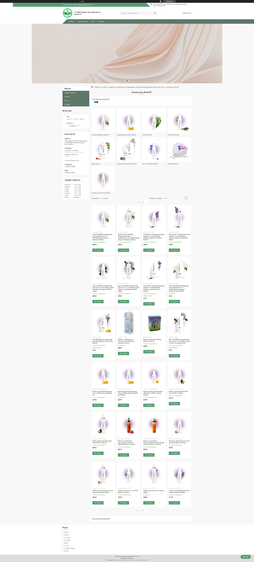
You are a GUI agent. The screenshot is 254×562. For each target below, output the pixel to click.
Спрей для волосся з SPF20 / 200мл (153, 491)
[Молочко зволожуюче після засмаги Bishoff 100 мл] (179, 424)
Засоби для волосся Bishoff (100, 193)
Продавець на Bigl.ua (127, 558)
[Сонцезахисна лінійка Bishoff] (129, 120)
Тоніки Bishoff (147, 135)
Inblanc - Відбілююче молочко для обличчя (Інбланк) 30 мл (126, 341)
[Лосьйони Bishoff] (179, 120)
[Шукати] (155, 13)
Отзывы (67, 104)
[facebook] (95, 102)
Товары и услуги (82, 21)
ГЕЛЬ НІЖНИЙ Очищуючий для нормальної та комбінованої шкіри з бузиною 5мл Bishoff (178, 288)
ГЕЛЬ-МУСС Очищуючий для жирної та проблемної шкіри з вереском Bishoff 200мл (179, 237)
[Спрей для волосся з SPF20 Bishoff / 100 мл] (128, 473)
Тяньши (66, 535)
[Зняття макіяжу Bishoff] (154, 149)
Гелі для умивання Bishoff (100, 135)
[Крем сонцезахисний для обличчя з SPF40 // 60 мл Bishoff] (154, 374)
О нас (93, 21)
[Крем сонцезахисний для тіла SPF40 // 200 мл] (103, 424)
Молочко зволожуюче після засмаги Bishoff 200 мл (102, 491)
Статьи (66, 97)
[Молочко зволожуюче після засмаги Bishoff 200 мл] (103, 473)
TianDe (66, 532)
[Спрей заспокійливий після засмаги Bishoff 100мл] (179, 473)
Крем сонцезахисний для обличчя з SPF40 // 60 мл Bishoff (152, 393)
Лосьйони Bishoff (173, 135)
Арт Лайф (67, 540)
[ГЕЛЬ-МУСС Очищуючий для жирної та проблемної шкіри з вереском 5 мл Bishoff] (154, 269)
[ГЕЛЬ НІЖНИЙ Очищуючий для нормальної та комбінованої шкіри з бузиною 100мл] (103, 217)
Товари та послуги (100, 87)
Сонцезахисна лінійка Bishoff (126, 135)
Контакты (101, 21)
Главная (71, 21)
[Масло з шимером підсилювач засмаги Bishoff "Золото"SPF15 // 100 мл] (154, 424)
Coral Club (67, 537)
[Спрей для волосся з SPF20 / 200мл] (154, 473)
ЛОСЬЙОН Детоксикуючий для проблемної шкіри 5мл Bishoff (102, 341)
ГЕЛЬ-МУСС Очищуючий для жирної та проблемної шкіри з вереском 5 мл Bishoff (153, 288)
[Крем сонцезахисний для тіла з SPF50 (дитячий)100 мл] (103, 374)
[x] (97, 102)
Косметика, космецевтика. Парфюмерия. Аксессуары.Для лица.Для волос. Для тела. (136, 87)
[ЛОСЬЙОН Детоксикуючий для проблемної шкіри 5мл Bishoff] (103, 322)
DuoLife (66, 551)
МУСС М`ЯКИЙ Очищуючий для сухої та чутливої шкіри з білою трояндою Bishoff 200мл (128, 288)
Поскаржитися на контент (123, 560)
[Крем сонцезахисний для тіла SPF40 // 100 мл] (179, 374)
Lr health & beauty (69, 548)
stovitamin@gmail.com (72, 160)
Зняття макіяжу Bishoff (150, 164)
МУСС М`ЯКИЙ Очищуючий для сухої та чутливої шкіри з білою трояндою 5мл (179, 341)
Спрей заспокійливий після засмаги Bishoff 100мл (179, 491)
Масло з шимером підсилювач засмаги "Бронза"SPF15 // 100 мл (126, 442)
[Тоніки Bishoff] (154, 120)
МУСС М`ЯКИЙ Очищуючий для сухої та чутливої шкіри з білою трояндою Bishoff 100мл (103, 288)
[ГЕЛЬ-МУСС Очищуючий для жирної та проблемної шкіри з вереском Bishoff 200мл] (179, 217)
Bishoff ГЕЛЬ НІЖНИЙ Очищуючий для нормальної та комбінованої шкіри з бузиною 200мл (128, 237)
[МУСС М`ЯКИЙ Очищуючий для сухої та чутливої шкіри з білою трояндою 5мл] (179, 322)
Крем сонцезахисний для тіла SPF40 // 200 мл (102, 442)
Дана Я (66, 543)
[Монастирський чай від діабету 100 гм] (154, 322)
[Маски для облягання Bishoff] (129, 149)
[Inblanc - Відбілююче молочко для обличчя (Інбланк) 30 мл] (128, 322)
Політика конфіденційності (140, 560)
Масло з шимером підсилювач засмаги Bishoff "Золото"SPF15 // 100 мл (153, 442)
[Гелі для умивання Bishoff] (103, 120)
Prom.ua (137, 556)
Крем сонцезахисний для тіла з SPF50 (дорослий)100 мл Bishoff (128, 393)
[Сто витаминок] (67, 13)
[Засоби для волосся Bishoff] (103, 178)
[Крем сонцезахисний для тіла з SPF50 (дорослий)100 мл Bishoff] (128, 374)
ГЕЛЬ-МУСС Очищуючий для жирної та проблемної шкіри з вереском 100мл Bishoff (153, 237)
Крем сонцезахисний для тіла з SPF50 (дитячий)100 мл (102, 393)
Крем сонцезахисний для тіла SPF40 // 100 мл (178, 392)
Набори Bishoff (173, 164)
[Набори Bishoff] (179, 149)
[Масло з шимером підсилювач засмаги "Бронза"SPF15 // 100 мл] (128, 424)
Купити (99, 250)
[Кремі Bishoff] (103, 149)
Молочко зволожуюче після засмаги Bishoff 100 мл (179, 442)
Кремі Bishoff (95, 164)
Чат (247, 557)
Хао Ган (66, 545)
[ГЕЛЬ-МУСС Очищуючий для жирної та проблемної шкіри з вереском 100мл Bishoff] (154, 217)
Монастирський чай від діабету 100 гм (152, 340)
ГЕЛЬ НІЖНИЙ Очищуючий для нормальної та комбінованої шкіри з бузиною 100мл (102, 237)
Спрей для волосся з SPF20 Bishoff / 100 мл (128, 491)
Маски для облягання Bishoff (126, 164)
